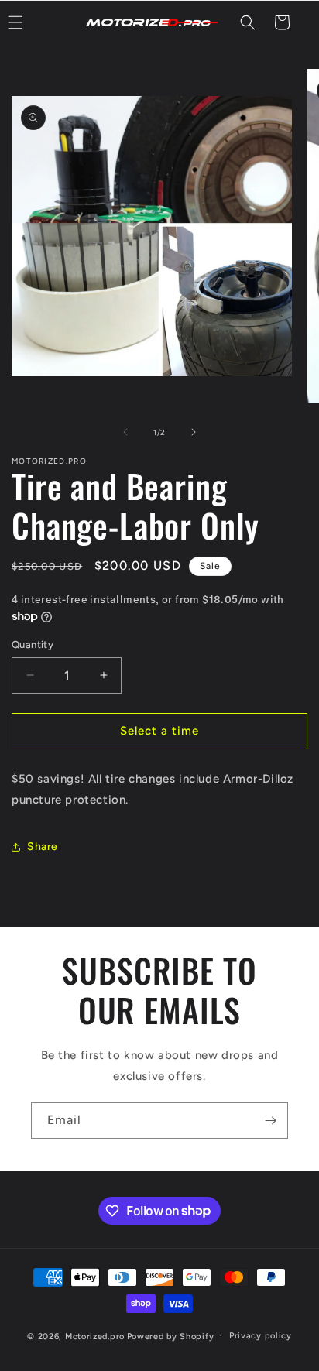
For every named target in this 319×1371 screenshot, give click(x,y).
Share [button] (42, 846)
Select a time (159, 731)
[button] (248, 22)
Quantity (32, 644)
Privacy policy (260, 1336)
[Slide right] (194, 432)
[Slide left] (125, 432)
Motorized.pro (95, 1336)
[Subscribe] (270, 1120)
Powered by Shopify (170, 1336)
